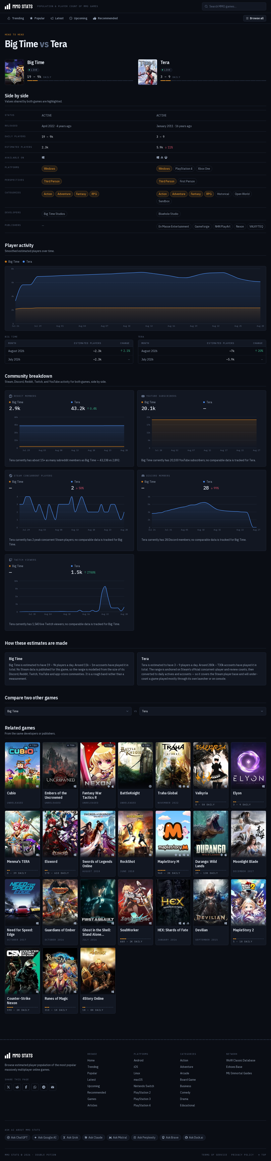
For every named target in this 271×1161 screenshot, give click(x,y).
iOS (136, 1067)
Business (185, 1086)
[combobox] (68, 711)
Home (91, 1060)
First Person (187, 181)
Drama (184, 1099)
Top (263, 1155)
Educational (187, 1105)
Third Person (52, 181)
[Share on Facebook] (26, 1087)
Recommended (108, 18)
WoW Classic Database (240, 1060)
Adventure (64, 194)
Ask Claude (95, 1137)
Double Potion (45, 1154)
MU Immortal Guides (239, 1073)
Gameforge (202, 226)
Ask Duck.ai (196, 1137)
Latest (59, 18)
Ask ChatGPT (19, 1137)
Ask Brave (172, 1137)
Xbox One (204, 168)
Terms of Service (214, 1155)
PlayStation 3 (142, 1099)
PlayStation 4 (184, 168)
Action (48, 194)
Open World (242, 194)
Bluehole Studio (168, 214)
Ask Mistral (120, 1137)
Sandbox (164, 201)
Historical (223, 194)
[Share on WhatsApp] (35, 1087)
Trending (18, 18)
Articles (92, 1105)
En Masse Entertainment (174, 226)
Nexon (240, 226)
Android (138, 1060)
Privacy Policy (242, 1155)
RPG (94, 194)
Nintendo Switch (144, 1086)
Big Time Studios (54, 214)
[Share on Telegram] (43, 1087)
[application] (135, 298)
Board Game (188, 1079)
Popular (40, 18)
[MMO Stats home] (18, 6)
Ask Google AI (47, 1137)
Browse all (257, 18)
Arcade (184, 1073)
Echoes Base (234, 1067)
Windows (49, 168)
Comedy (185, 1092)
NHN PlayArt (222, 226)
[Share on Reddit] (17, 1087)
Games (91, 1099)
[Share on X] (8, 1087)
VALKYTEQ (256, 226)
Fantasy (81, 194)
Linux (137, 1073)
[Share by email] (52, 1087)
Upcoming (80, 18)
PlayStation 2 (142, 1092)
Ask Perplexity (146, 1137)
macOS (138, 1079)
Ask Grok (72, 1137)
